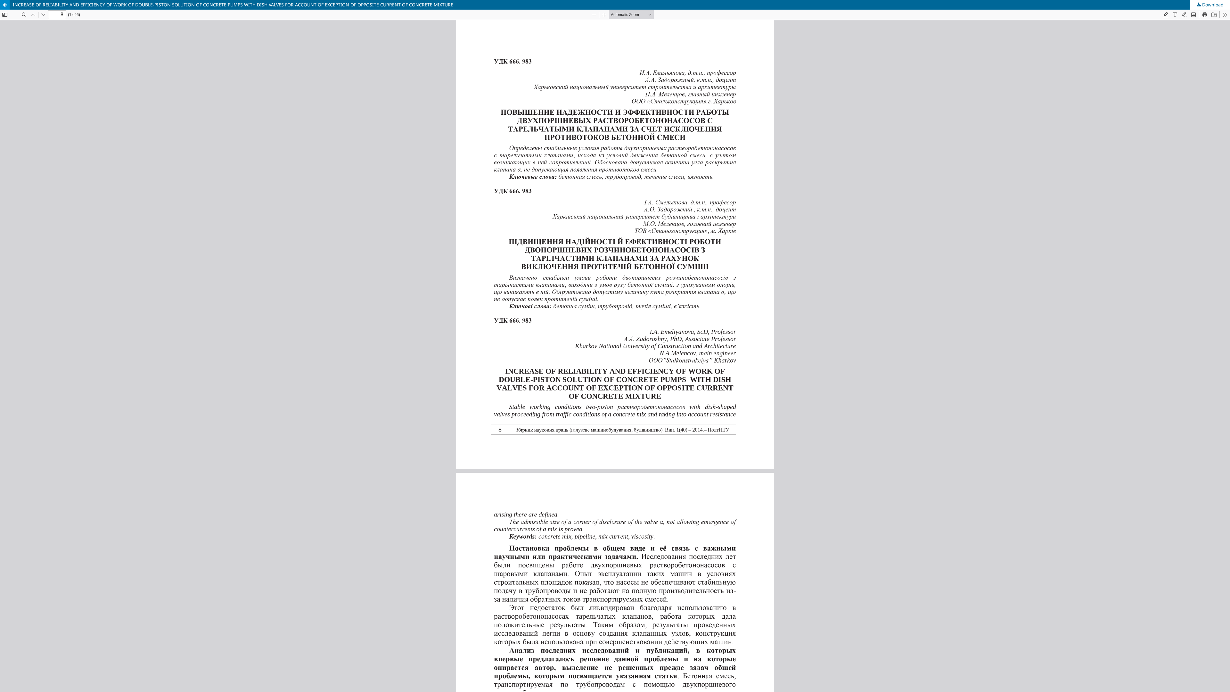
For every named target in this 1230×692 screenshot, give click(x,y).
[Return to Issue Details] (5, 5)
